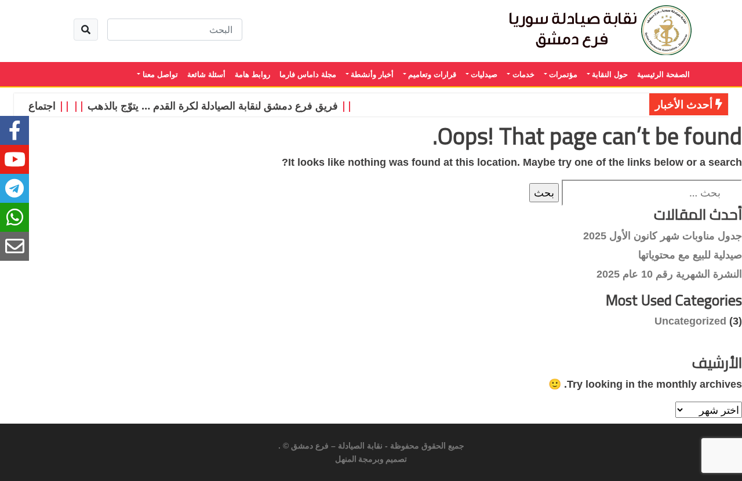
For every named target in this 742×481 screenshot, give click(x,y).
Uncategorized (690, 321)
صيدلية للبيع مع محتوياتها (690, 255)
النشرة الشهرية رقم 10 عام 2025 (669, 274)
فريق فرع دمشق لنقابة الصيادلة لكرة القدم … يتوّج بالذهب (216, 105)
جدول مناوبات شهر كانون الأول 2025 (662, 236)
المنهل (346, 460)
